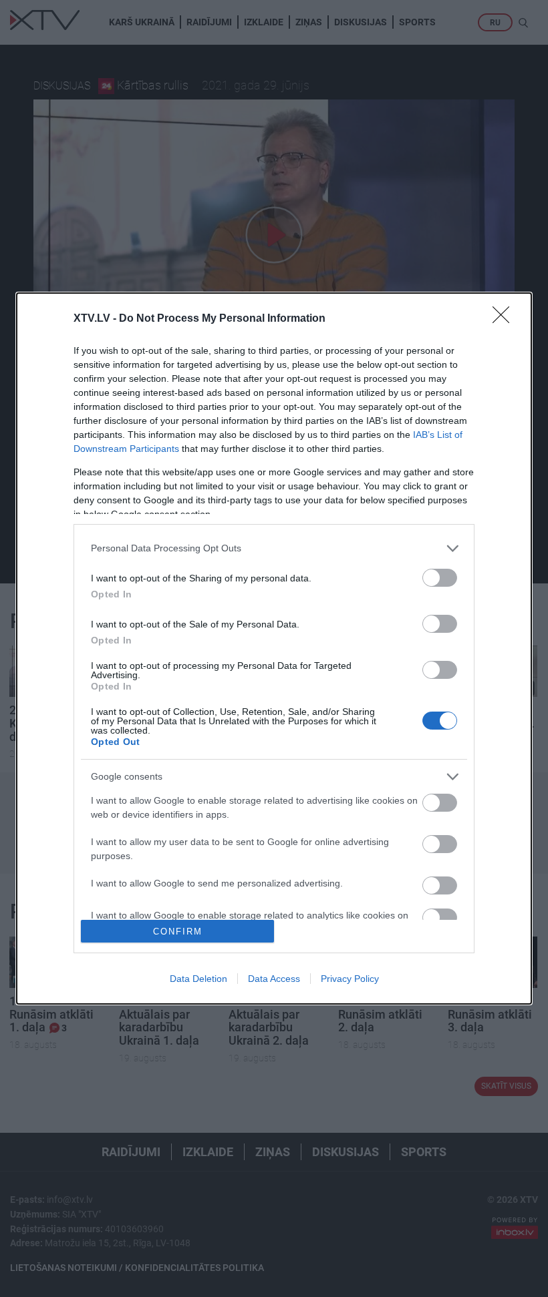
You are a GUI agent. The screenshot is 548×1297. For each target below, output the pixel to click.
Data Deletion (198, 978)
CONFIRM (177, 932)
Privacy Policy (350, 978)
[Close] (505, 319)
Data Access (274, 978)
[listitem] (274, 548)
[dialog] (274, 649)
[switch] (439, 578)
